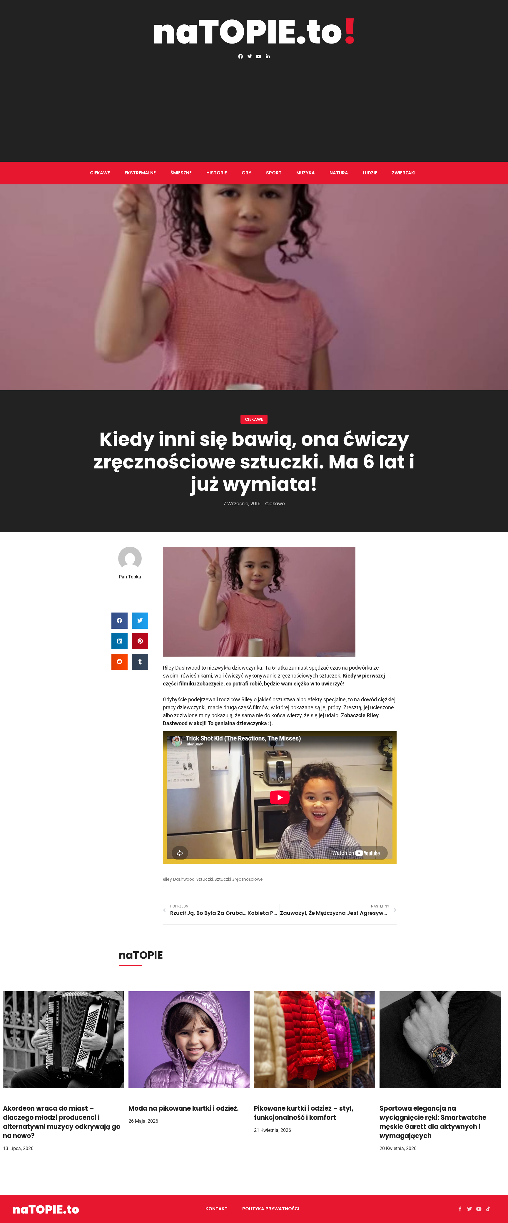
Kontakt (216, 1209)
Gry (246, 173)
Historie (216, 173)
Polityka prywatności (270, 1209)
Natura (339, 173)
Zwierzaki (403, 173)
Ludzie (370, 173)
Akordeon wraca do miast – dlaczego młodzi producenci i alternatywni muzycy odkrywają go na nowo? (61, 1122)
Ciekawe (100, 173)
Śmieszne (181, 173)
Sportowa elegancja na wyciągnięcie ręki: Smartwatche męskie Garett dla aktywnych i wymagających (433, 1122)
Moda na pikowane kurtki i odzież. (183, 1108)
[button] (119, 621)
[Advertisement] (254, 103)
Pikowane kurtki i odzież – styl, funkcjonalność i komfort (303, 1113)
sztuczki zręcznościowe (239, 879)
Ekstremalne (140, 173)
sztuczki (204, 879)
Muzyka (305, 173)
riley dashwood (179, 879)
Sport (274, 173)
